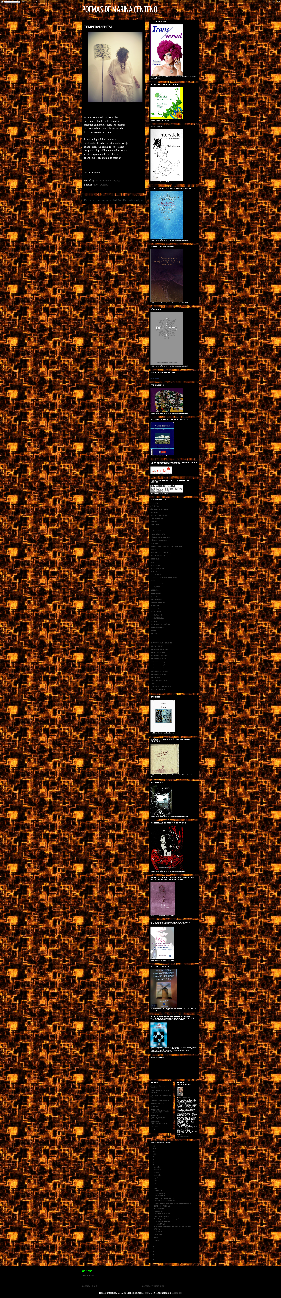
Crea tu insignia (154, 378)
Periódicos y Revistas (157, 602)
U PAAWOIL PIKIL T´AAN (158, 680)
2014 (154, 1249)
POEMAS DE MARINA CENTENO (119, 10)
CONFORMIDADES (156, 518)
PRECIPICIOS (158, 1190)
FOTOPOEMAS (155, 565)
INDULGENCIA (158, 1211)
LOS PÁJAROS (155, 587)
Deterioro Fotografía (157, 534)
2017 (154, 1162)
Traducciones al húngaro (158, 662)
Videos (152, 683)
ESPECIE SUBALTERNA (158, 556)
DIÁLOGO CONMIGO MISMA (160, 537)
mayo (156, 1186)
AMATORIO (154, 512)
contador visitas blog (153, 1285)
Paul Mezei (154, 1127)
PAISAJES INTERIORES (161, 1216)
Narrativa (153, 596)
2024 (154, 1146)
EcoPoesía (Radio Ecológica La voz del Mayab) (166, 546)
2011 (153, 1257)
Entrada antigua (133, 200)
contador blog (89, 1285)
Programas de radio (157, 627)
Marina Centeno (154, 376)
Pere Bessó (154, 1130)
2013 (154, 1251)
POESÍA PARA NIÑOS (157, 615)
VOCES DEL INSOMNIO (158, 689)
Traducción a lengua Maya (159, 649)
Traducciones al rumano (158, 674)
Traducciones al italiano (158, 668)
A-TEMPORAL (154, 506)
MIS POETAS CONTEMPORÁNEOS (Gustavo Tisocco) (157, 1117)
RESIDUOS (153, 633)
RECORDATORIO (159, 1193)
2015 (154, 1246)
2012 (154, 1254)
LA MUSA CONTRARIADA (162, 1221)
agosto (156, 1178)
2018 (154, 1159)
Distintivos (154, 543)
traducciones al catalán (158, 655)
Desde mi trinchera (156, 531)
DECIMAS (153, 521)
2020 (154, 1154)
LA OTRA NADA (155, 574)
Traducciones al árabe (157, 652)
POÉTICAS (153, 621)
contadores (88, 1275)
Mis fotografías (155, 593)
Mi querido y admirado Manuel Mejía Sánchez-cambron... (173, 1226)
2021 (154, 1151)
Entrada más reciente (97, 200)
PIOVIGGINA (100, 184)
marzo (156, 1237)
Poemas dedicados (156, 609)
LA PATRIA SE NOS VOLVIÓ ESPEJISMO (163, 577)
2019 (154, 1156)
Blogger (177, 1292)
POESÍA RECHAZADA (157, 618)
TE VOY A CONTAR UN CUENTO (161, 643)
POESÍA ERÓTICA (156, 612)
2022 (154, 1148)
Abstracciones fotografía (159, 509)
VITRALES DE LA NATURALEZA (160, 686)
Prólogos (153, 630)
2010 (154, 1260)
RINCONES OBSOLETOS (162, 1214)
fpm (147, 1292)
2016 (154, 1165)
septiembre (158, 1175)
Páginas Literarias (156, 599)
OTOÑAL (157, 1229)
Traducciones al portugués (159, 671)
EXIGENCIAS (154, 559)
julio (155, 1180)
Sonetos (153, 640)
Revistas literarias (156, 637)
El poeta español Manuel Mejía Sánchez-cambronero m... (173, 1203)
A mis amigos (154, 503)
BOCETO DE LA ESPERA (158, 515)
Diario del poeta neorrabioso (160, 1100)
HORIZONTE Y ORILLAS (162, 1206)
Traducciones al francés (158, 658)
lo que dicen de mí (156, 584)
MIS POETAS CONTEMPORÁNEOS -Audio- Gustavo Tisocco (159, 1111)
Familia (152, 562)
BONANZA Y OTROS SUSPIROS (164, 1201)
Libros (152, 581)
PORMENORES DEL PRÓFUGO (160, 624)
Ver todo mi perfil (183, 1136)
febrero (156, 1240)
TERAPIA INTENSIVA (157, 646)
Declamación (154, 528)
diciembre (157, 1167)
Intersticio (154, 571)
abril (156, 1188)
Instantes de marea (157, 568)
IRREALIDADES (158, 1234)
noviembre (157, 1169)
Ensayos (153, 549)
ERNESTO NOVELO (157, 1103)
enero (156, 1243)
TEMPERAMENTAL (160, 1196)
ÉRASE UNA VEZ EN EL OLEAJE (161, 553)
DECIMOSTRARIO (156, 524)
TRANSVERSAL (155, 677)
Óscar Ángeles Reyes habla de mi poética (168, 1219)
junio (156, 1183)
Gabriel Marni (155, 1106)
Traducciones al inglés (158, 665)
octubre (157, 1172)
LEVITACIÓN (158, 1232)
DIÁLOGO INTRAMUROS (158, 540)
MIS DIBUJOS (154, 590)
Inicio (117, 200)
